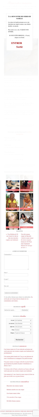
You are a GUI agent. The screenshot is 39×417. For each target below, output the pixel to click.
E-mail (6, 279)
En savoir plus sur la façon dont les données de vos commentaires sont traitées (18, 299)
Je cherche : (12, 323)
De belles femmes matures (13, 401)
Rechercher (19, 339)
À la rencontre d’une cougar (14, 397)
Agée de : (12, 326)
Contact (2, 411)
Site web (6, 286)
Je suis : (13, 320)
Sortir (19, 47)
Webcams (23, 411)
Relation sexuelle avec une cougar (15, 389)
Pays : (13, 329)
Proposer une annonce (13, 411)
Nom (6, 272)
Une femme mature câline (13, 393)
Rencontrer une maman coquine (15, 386)
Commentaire (8, 254)
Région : (13, 333)
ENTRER (16, 43)
